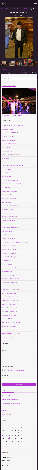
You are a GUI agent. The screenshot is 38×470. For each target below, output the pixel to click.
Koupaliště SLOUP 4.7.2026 (9, 144)
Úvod (2, 9)
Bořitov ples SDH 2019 (7, 209)
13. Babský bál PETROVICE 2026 (10, 162)
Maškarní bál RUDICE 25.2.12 (9, 311)
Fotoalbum (9, 9)
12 (9, 438)
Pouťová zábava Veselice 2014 (9, 282)
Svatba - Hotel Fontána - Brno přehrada (12, 322)
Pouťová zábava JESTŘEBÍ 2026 (10, 133)
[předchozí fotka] (4, 37)
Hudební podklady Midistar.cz (9, 396)
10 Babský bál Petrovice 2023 (9, 191)
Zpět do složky (20, 70)
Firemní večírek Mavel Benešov (10, 308)
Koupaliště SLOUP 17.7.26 (8, 136)
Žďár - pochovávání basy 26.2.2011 (11, 333)
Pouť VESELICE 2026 (7, 151)
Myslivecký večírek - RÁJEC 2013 (10, 297)
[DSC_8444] (30, 62)
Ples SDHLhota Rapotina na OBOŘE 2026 (12, 165)
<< (3, 425)
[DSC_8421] (4, 63)
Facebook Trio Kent (7, 414)
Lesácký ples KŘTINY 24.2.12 (9, 315)
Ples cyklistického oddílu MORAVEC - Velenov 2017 (15, 242)
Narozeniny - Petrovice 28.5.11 (10, 326)
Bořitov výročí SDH (7, 264)
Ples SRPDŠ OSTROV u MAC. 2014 (10, 286)
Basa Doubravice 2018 (7, 224)
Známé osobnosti (6, 202)
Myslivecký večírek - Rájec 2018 (10, 216)
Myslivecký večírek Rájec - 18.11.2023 (11, 184)
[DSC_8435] (19, 63)
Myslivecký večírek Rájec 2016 (9, 249)
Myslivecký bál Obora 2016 (9, 253)
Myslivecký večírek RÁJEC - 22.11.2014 (11, 275)
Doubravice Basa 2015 (7, 271)
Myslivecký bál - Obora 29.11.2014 (10, 278)
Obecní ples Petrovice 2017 (9, 235)
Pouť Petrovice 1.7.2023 (8, 187)
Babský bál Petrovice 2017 (8, 238)
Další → (34, 70)
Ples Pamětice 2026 (7, 169)
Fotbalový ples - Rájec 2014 (9, 293)
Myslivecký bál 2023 (7, 195)
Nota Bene (4, 410)
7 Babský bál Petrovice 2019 (9, 213)
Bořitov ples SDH (6, 260)
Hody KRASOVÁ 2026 (7, 129)
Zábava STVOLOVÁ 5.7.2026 (9, 140)
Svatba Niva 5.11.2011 (7, 319)
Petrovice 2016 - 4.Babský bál (9, 257)
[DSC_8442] (25, 62)
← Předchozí (5, 70)
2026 (12, 427)
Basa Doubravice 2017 (20, 9)
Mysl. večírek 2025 (6, 176)
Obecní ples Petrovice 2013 (9, 304)
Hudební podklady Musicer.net (10, 399)
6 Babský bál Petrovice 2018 (9, 220)
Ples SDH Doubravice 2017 (8, 246)
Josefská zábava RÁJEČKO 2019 (10, 206)
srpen (12, 425)
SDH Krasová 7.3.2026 (7, 158)
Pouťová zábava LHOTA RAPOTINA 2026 (12, 115)
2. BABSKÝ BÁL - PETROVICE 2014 (10, 289)
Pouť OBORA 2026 (6, 147)
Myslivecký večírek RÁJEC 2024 (10, 180)
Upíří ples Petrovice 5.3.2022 (9, 198)
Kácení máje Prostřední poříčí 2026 (11, 154)
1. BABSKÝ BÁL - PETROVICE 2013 (10, 300)
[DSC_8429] (12, 63)
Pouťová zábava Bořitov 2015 (9, 268)
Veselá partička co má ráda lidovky (11, 403)
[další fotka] (34, 37)
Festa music (5, 407)
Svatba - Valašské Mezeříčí (8, 330)
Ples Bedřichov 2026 (7, 173)
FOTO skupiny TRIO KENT (8, 337)
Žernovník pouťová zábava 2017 (10, 227)
